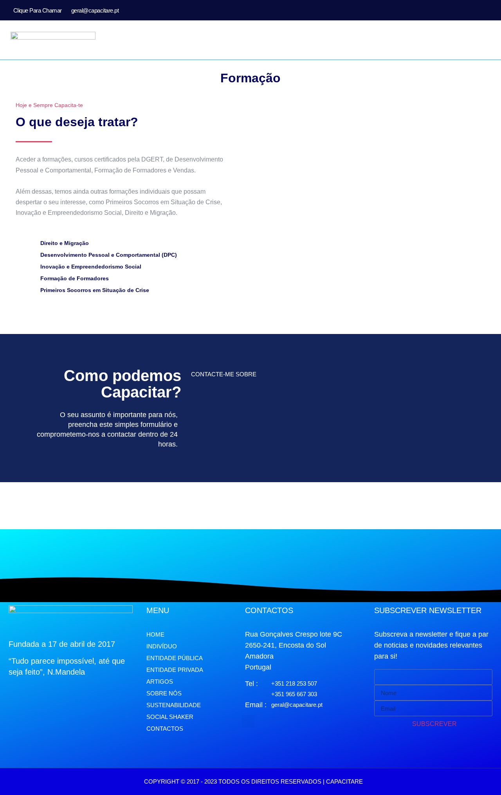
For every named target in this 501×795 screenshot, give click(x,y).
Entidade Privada (174, 669)
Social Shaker (169, 716)
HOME (155, 634)
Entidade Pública (174, 658)
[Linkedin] (490, 10)
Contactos (164, 728)
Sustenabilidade (173, 705)
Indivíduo (161, 646)
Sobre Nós (164, 693)
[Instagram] (478, 10)
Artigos (159, 681)
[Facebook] (465, 10)
